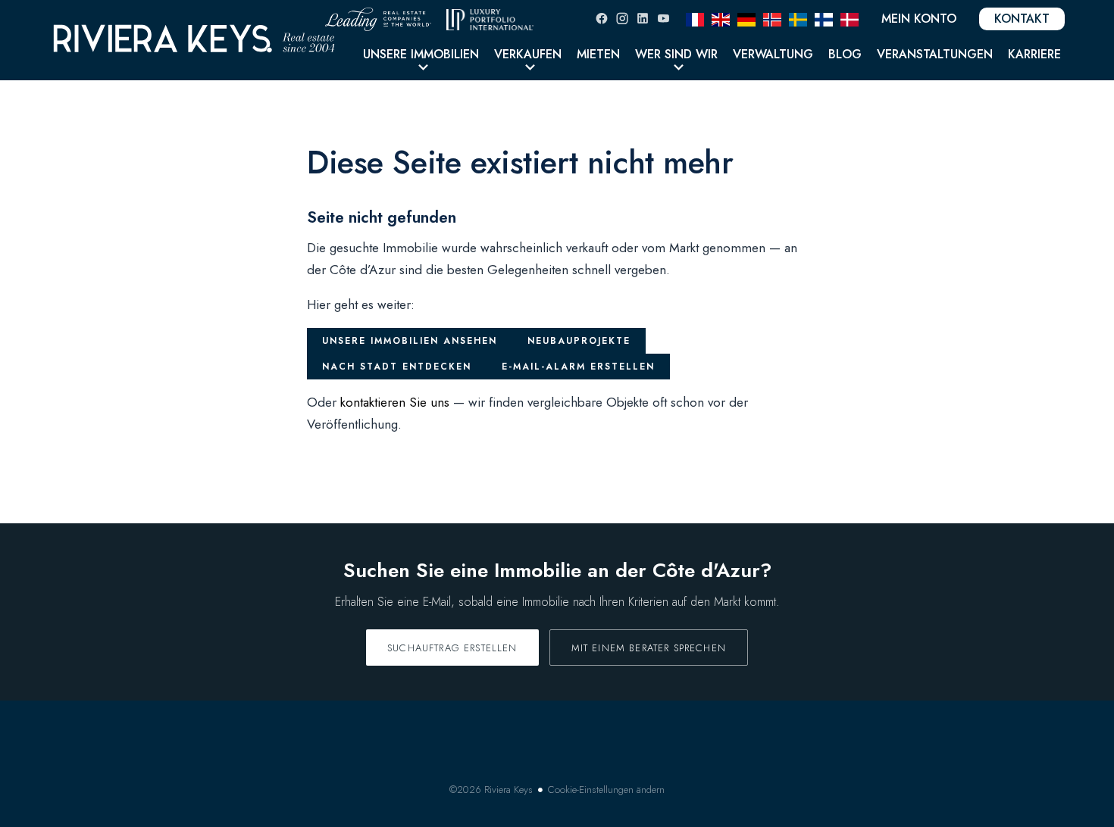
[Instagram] (622, 18)
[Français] (695, 18)
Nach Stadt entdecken (396, 366)
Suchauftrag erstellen (452, 648)
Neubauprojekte (579, 341)
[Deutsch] (746, 18)
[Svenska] (798, 18)
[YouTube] (663, 18)
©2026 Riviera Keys (491, 789)
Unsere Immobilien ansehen (409, 341)
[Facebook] (602, 18)
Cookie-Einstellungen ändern (606, 789)
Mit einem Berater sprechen (648, 648)
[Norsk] (772, 18)
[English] (721, 18)
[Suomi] (824, 18)
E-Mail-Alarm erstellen (578, 366)
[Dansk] (849, 18)
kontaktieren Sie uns (394, 402)
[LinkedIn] (642, 18)
